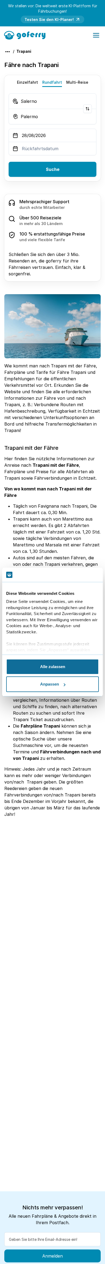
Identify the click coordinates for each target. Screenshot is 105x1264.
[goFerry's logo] (26, 34)
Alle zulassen (52, 666)
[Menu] (96, 35)
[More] (7, 51)
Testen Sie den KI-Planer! (49, 19)
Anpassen (49, 684)
